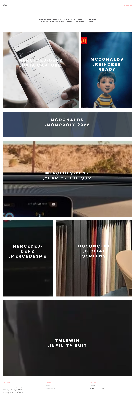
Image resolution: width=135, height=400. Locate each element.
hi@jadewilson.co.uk (50, 388)
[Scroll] (67, 28)
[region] (40, 71)
